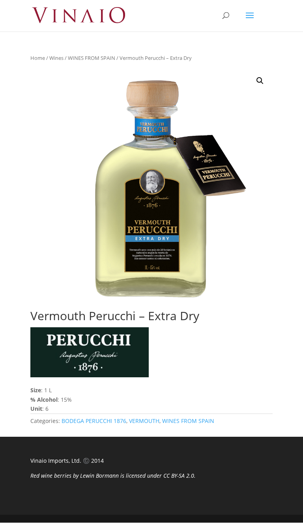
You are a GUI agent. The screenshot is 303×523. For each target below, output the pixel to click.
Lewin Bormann (99, 475)
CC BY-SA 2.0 (178, 475)
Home (37, 57)
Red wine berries (50, 475)
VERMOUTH (144, 421)
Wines (56, 57)
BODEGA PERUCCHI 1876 (94, 421)
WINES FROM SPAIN (91, 57)
